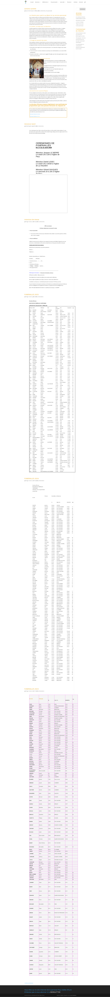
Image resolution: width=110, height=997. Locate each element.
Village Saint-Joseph (80, 23)
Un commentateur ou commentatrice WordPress (80, 46)
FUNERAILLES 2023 (31, 689)
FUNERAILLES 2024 (31, 478)
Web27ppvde (28, 126)
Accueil (31, 2)
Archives (75, 2)
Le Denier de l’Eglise (80, 22)
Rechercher (82, 9)
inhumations (40, 296)
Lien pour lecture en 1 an (35, 116)
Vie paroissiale (54, 2)
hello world (78, 33)
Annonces (37, 2)
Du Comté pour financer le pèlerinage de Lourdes (81, 34)
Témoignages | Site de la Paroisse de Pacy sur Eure (80, 39)
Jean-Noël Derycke (30, 10)
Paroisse (69, 2)
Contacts (81, 2)
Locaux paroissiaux (79, 25)
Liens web (62, 2)
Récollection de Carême (80, 20)
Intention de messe (31, 219)
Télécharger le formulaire (34, 272)
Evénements (43, 10)
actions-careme (30, 9)
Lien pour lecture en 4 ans (35, 114)
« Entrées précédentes (28, 983)
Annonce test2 (30, 124)
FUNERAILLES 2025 (31, 294)
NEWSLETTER (55, 992)
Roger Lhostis (29, 221)
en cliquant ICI (60, 106)
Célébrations (45, 2)
